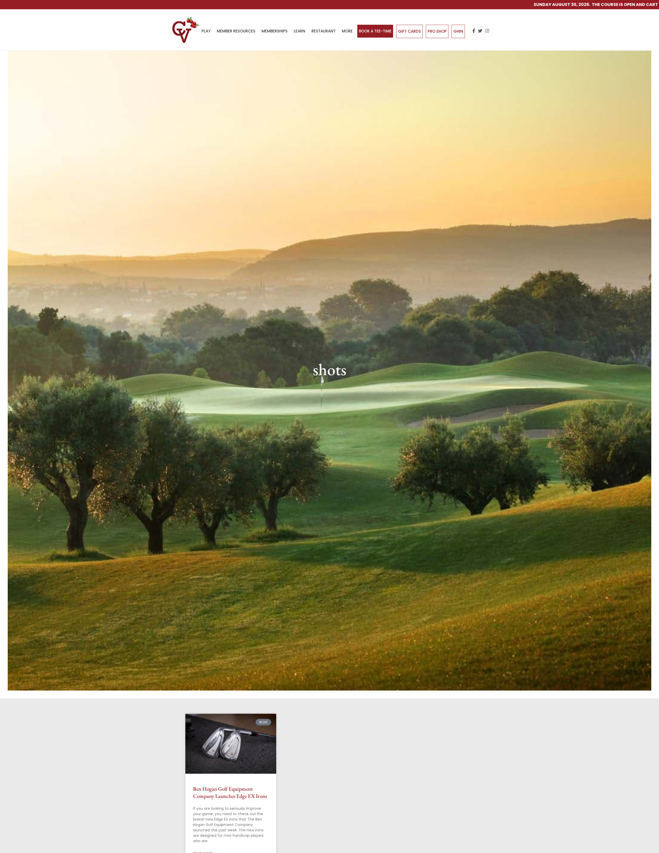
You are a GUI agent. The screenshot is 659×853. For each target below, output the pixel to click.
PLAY (206, 31)
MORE (347, 31)
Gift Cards (409, 31)
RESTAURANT (323, 31)
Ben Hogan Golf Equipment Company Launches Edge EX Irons (230, 792)
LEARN (299, 31)
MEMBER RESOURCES (236, 31)
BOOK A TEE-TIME (375, 31)
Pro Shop (437, 31)
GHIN (458, 31)
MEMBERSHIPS (275, 31)
